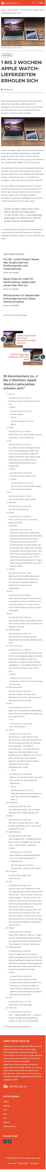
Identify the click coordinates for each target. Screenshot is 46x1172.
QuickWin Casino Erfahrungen (15, 315)
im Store (28, 107)
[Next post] (43, 357)
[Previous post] (3, 339)
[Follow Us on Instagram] (10, 1141)
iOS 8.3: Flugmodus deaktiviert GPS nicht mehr (18, 356)
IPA (4, 1110)
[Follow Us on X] (5, 1141)
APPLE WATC (8, 1126)
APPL (5, 1102)
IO (4, 1118)
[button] (33, 3)
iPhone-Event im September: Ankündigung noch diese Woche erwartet (21, 298)
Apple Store (8, 90)
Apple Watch (7, 55)
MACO (5, 1122)
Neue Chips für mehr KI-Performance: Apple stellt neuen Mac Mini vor (19, 282)
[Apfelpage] (10, 3)
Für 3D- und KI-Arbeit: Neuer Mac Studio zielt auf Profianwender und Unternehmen (21, 264)
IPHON (6, 1106)
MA (4, 1114)
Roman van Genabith (11, 273)
